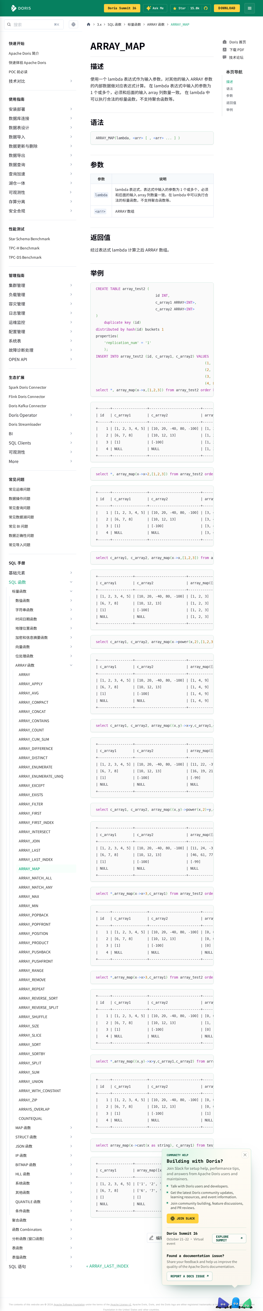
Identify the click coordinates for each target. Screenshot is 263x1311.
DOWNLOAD (226, 8)
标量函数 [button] (19, 591)
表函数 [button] (17, 1247)
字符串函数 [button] (24, 609)
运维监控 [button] (17, 322)
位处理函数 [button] (24, 655)
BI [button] (11, 433)
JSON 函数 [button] (23, 1146)
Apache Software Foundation (69, 1304)
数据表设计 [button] (19, 127)
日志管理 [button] (17, 313)
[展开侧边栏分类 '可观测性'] (70, 192)
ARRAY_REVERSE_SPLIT (38, 1007)
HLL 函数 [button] (22, 1173)
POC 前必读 (18, 71)
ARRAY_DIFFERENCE (36, 748)
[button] (73, 25)
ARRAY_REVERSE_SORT (38, 998)
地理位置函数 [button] (26, 628)
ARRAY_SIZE (29, 1025)
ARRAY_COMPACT (33, 702)
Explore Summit (229, 1238)
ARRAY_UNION (31, 1081)
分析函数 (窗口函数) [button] (28, 1238)
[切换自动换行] (198, 288)
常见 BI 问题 (18, 526)
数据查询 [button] (17, 164)
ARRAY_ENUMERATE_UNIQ (41, 776)
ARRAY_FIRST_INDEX (36, 822)
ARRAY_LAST (29, 850)
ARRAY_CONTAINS (34, 720)
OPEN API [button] (18, 359)
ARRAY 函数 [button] (24, 665)
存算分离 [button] (17, 201)
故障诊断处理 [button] (21, 350)
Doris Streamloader (25, 424)
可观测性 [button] (17, 452)
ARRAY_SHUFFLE (33, 1016)
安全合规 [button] (17, 211)
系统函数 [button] (22, 1183)
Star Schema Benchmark (29, 238)
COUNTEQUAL (30, 1118)
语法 (229, 88)
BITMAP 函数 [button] (25, 1164)
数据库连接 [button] (19, 118)
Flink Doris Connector (27, 396)
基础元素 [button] (17, 573)
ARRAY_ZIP (28, 1099)
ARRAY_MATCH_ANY (35, 887)
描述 (229, 81)
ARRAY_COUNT (31, 729)
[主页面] (88, 24)
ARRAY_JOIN (29, 840)
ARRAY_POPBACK (33, 914)
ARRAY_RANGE (31, 970)
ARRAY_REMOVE (32, 979)
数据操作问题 (19, 498)
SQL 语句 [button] (17, 1266)
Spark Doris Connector (27, 387)
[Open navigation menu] (250, 8)
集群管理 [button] (17, 285)
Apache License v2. (121, 1304)
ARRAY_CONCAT (32, 711)
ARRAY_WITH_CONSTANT (40, 1090)
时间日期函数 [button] (26, 618)
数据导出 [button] (17, 155)
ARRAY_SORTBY (32, 1053)
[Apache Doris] (21, 8)
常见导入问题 (19, 544)
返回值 (231, 102)
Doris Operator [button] (23, 415)
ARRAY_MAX (29, 896)
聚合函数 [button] (19, 1220)
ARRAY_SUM (29, 1072)
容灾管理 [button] (17, 304)
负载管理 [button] (17, 294)
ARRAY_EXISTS (31, 794)
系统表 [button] (15, 341)
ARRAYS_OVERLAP (34, 1109)
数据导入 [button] (17, 137)
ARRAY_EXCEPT (32, 785)
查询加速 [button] (17, 174)
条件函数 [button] (22, 1210)
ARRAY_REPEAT (32, 988)
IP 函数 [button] (21, 1155)
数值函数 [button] (22, 600)
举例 (229, 109)
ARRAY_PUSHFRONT (36, 961)
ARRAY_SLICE (30, 1035)
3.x (99, 24)
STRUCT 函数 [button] (26, 1136)
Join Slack (186, 1218)
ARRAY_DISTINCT (33, 757)
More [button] (13, 461)
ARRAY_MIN (28, 905)
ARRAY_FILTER (31, 803)
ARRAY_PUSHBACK (35, 951)
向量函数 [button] (22, 646)
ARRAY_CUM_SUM (34, 739)
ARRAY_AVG (29, 692)
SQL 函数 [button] (17, 582)
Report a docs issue (190, 1276)
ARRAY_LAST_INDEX (36, 859)
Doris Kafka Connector (27, 405)
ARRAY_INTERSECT (34, 831)
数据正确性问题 (21, 535)
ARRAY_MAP (29, 868)
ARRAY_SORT (30, 1044)
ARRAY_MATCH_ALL (35, 877)
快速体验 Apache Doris (27, 62)
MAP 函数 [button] (23, 1127)
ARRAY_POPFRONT (35, 924)
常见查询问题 (19, 507)
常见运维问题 (19, 489)
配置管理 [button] (17, 331)
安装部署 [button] (17, 109)
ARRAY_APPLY (30, 683)
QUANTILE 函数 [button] (28, 1201)
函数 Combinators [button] (27, 1229)
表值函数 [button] (19, 1257)
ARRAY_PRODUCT (34, 942)
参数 (229, 95)
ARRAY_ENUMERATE (35, 766)
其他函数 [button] (22, 1192)
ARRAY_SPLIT (30, 1062)
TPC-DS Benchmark (25, 257)
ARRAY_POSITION (33, 933)
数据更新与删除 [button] (23, 146)
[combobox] (33, 24)
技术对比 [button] (17, 81)
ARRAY (24, 674)
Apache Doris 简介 (24, 53)
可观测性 (17, 192)
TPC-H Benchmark (24, 247)
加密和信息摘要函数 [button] (31, 637)
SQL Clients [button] (20, 443)
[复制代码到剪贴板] (207, 137)
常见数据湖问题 (21, 516)
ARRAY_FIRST (30, 813)
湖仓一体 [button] (17, 183)
